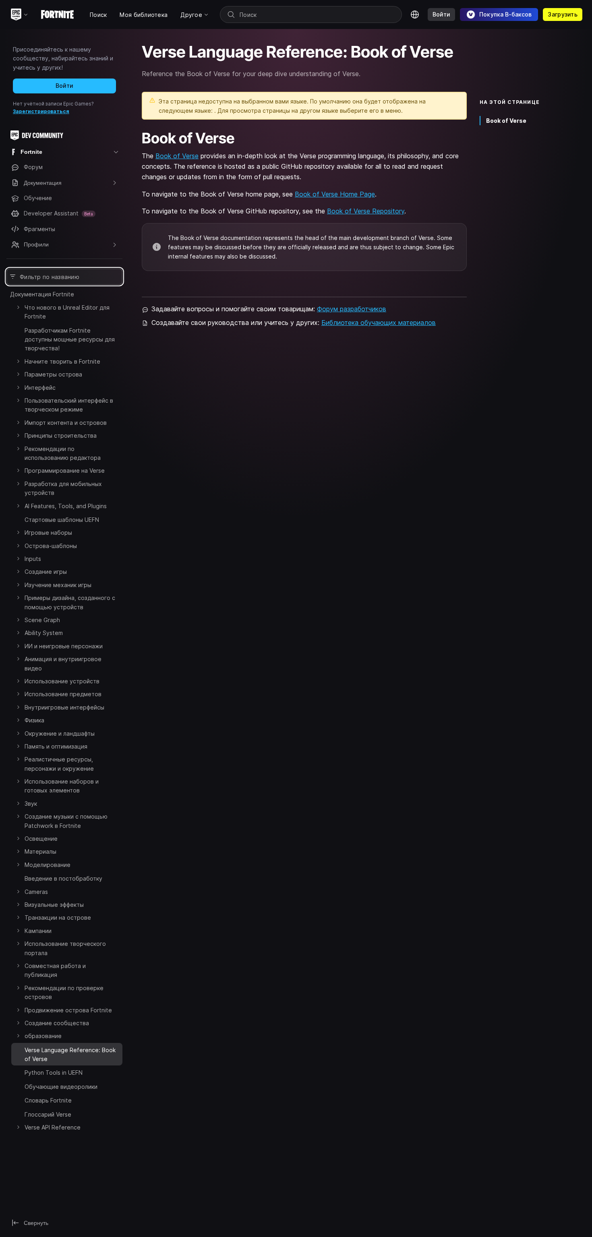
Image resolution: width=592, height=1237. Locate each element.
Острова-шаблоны (51, 545)
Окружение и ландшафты (60, 733)
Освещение (41, 838)
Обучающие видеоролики (61, 1086)
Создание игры (46, 571)
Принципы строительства (61, 435)
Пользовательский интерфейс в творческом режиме (69, 405)
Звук (31, 803)
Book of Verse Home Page (335, 194)
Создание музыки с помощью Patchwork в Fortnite (66, 821)
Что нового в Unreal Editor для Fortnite (67, 312)
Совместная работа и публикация (55, 970)
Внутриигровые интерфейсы (64, 707)
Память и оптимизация (56, 746)
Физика (34, 720)
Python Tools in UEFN (54, 1072)
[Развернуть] (18, 307)
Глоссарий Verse (48, 1114)
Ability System (44, 632)
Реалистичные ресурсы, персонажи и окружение (59, 764)
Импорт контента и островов (66, 422)
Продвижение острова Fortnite (68, 1010)
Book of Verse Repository (365, 211)
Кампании (38, 930)
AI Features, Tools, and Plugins (66, 506)
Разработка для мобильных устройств (63, 488)
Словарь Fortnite (48, 1100)
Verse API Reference (53, 1127)
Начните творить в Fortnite (62, 361)
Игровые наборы (48, 532)
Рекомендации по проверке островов (64, 992)
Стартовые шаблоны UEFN (62, 519)
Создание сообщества (57, 1023)
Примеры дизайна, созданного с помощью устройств (70, 602)
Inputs (33, 558)
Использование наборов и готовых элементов (62, 786)
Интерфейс (40, 387)
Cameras (36, 891)
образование (43, 1035)
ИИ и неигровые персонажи (64, 646)
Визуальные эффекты (54, 904)
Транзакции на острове (58, 917)
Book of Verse (177, 156)
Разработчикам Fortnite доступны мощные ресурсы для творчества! (70, 339)
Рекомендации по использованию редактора (63, 453)
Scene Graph (42, 619)
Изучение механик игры (58, 584)
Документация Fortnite (42, 294)
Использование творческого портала (65, 948)
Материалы (40, 851)
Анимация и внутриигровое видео (63, 663)
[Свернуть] (18, 1049)
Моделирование (47, 864)
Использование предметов (63, 694)
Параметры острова (53, 374)
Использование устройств (62, 681)
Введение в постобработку (63, 878)
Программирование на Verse (65, 470)
